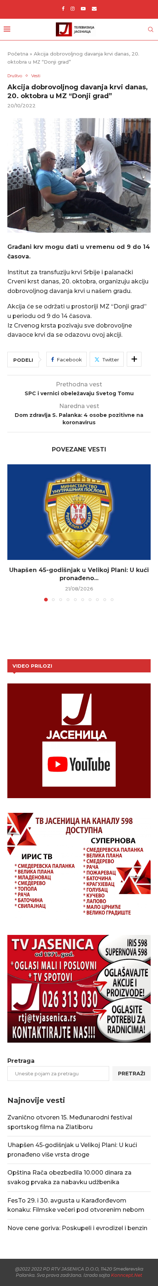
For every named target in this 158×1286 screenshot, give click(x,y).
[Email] (94, 8)
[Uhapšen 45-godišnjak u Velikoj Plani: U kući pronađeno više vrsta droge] (79, 512)
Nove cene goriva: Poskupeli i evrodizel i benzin (77, 1228)
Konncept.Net (126, 1275)
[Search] (150, 29)
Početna (17, 54)
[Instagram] (73, 8)
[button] (13, 532)
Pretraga (21, 1060)
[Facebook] (63, 8)
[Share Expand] (134, 359)
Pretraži (131, 1073)
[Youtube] (83, 8)
